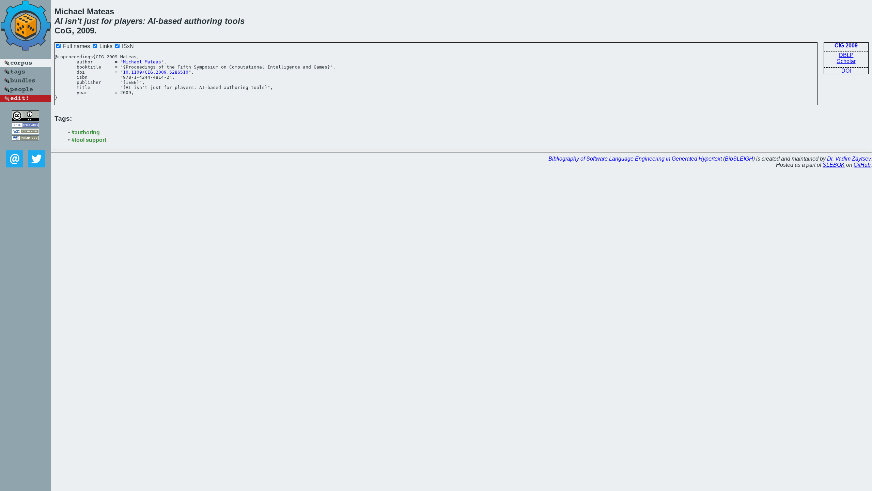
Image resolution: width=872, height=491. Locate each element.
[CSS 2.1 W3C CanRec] (25, 145)
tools (235, 21)
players (128, 21)
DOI (846, 71)
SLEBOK (834, 165)
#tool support (89, 140)
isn (71, 21)
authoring (203, 21)
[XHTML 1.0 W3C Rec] (25, 132)
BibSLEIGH (739, 159)
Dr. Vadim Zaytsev (849, 159)
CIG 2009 (846, 45)
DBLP (846, 55)
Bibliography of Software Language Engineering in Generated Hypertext (635, 159)
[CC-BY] (25, 119)
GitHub (862, 165)
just (91, 21)
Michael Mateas (142, 61)
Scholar (846, 61)
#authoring (86, 132)
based (170, 21)
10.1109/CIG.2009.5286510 (155, 72)
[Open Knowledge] (25, 126)
